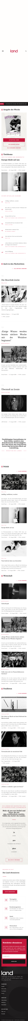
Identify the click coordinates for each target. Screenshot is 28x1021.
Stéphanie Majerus (5, 314)
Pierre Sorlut (4, 170)
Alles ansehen (22, 471)
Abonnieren (4, 1000)
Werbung (3, 1002)
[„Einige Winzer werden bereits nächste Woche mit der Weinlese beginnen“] (14, 350)
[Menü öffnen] (2, 51)
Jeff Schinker (4, 421)
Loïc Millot (3, 728)
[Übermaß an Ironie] (14, 403)
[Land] (7, 973)
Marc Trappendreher (5, 761)
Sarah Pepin (4, 504)
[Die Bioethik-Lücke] (14, 296)
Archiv (2, 993)
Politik (2, 986)
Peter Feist (3, 570)
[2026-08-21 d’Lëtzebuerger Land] (14, 126)
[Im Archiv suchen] (26, 51)
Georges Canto (4, 683)
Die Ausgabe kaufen (14, 144)
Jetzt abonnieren (10, 891)
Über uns (3, 1011)
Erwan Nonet (4, 374)
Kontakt (3, 1013)
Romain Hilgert (4, 613)
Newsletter (3, 1004)
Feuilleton (3, 991)
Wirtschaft (3, 988)
